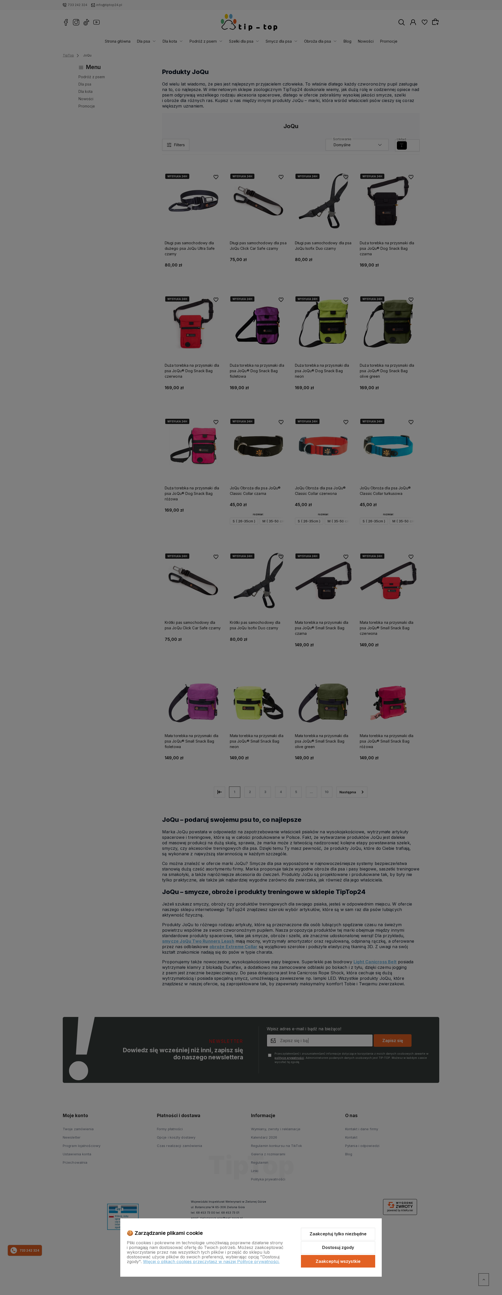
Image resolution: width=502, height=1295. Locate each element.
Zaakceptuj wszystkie (338, 1261)
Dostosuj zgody (338, 1247)
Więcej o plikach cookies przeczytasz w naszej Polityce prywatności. (211, 1261)
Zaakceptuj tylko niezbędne (338, 1233)
